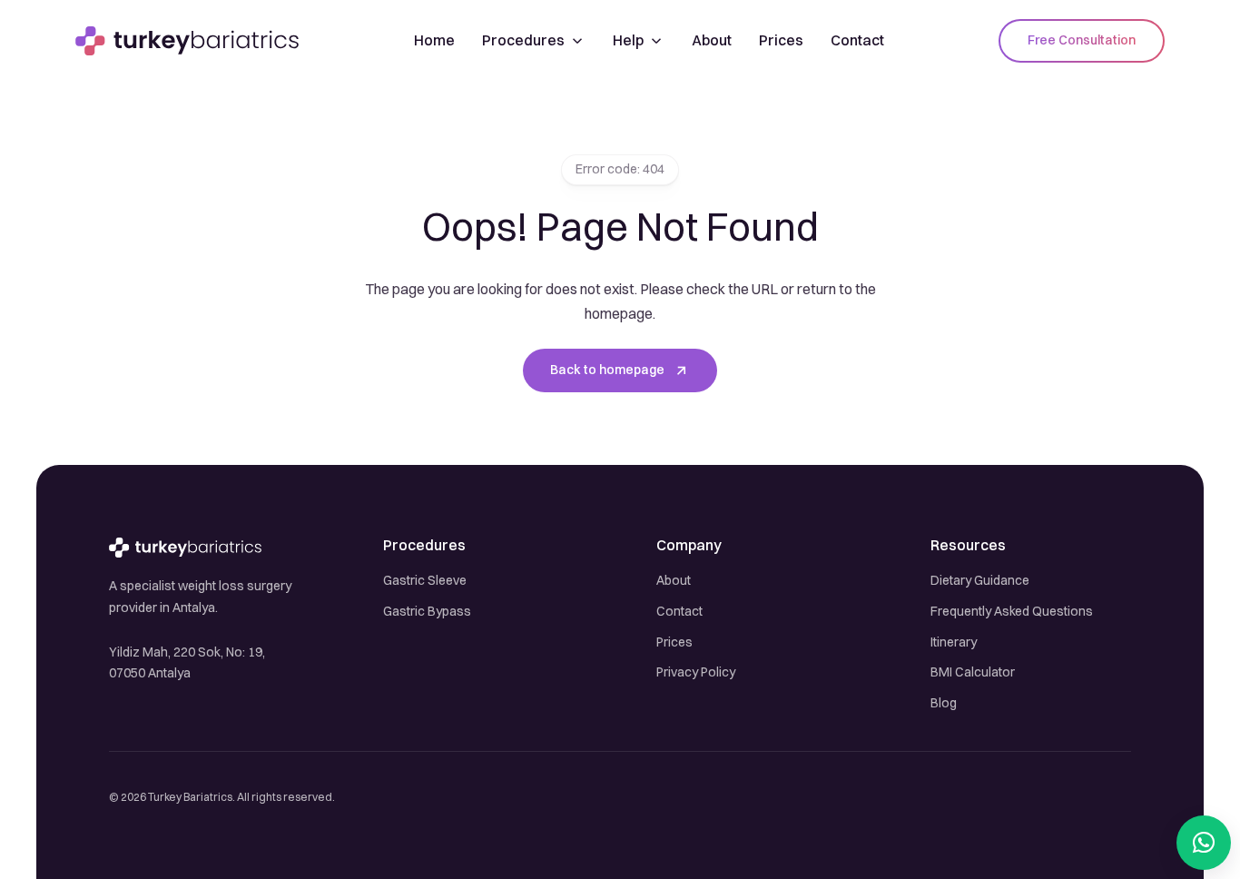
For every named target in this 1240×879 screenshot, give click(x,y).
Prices (781, 40)
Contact (857, 40)
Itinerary (953, 642)
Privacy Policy (695, 672)
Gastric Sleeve (425, 580)
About (712, 40)
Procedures (523, 40)
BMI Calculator (972, 672)
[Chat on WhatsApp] (1203, 842)
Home (434, 40)
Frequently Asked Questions (1011, 611)
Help (628, 40)
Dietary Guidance (979, 580)
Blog (943, 703)
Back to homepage (607, 369)
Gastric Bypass (427, 611)
